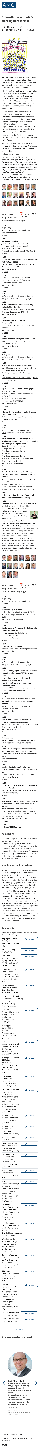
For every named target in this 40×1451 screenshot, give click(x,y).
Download (30, 939)
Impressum (6, 1438)
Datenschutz (20, 893)
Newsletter (6, 1441)
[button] (4, 1383)
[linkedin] (3, 1446)
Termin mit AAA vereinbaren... (13, 619)
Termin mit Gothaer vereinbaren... (15, 818)
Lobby (4, 298)
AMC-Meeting (17, 1381)
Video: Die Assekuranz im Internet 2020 (19, 489)
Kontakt (29, 1438)
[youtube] (5, 1446)
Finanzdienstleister (19, 875)
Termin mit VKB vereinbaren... (13, 463)
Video (6, 235)
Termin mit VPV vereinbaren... (13, 688)
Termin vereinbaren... (10, 233)
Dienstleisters (7, 877)
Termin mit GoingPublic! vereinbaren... (16, 378)
